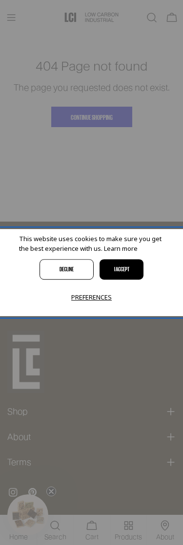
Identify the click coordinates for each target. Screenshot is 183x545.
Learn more (121, 248)
